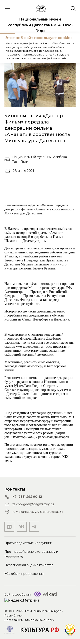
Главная (12, 48)
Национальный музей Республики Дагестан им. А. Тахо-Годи (40, 25)
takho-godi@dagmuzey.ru (33, 504)
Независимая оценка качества (28, 565)
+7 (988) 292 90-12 (27, 497)
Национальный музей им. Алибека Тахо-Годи (39, 159)
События (32, 48)
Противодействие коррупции (28, 543)
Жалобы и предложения (24, 574)
